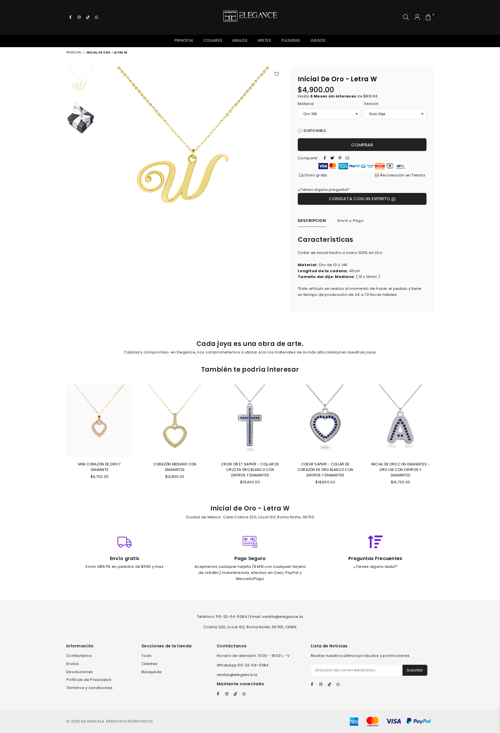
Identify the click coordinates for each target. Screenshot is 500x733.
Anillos (239, 40)
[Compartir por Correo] (347, 158)
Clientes (149, 663)
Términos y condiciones (89, 687)
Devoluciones (79, 672)
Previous (104, 159)
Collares (212, 40)
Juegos (318, 40)
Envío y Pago (350, 220)
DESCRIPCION (312, 220)
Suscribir (415, 670)
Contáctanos (79, 655)
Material (306, 103)
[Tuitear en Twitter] (332, 158)
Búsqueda (151, 672)
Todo (146, 655)
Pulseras (291, 40)
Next (278, 159)
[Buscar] (405, 17)
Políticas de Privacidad (88, 679)
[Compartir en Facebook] (325, 158)
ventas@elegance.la (237, 674)
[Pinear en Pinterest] (340, 158)
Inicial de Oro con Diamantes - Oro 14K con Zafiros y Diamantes (400, 470)
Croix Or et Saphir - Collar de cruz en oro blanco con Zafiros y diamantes (250, 470)
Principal (183, 40)
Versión (371, 103)
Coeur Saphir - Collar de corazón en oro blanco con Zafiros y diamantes (325, 470)
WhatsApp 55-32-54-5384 (243, 665)
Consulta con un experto (360, 199)
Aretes (264, 40)
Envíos (72, 663)
